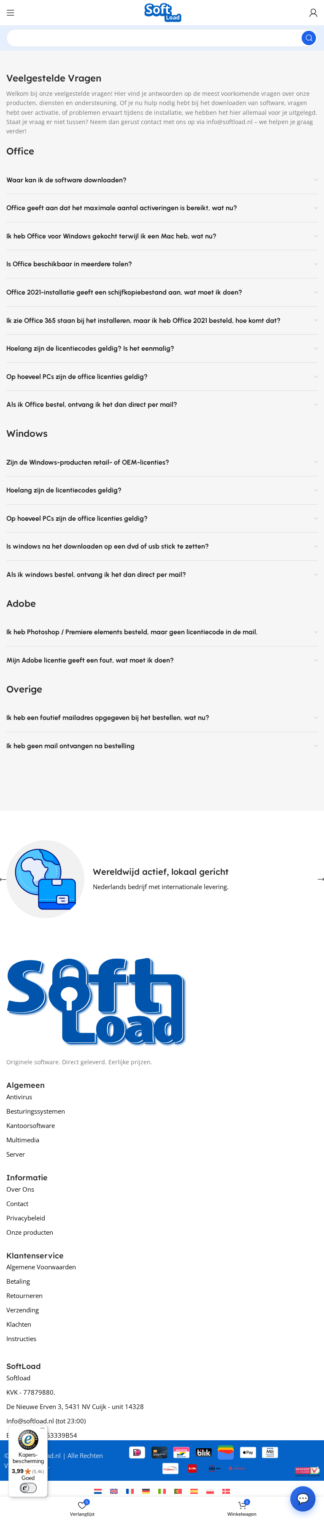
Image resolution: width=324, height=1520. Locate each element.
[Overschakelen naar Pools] (210, 1490)
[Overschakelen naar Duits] (146, 1490)
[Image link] (96, 997)
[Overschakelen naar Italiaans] (162, 1490)
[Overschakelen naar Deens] (226, 1490)
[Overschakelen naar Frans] (130, 1490)
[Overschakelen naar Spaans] (194, 1490)
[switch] (28, 1488)
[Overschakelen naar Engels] (114, 1490)
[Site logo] (162, 12)
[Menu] (43, 1430)
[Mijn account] (313, 12)
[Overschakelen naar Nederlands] (98, 1490)
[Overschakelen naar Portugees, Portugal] (178, 1490)
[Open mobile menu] (10, 12)
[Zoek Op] (309, 38)
